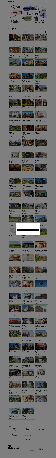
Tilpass (28, 231)
